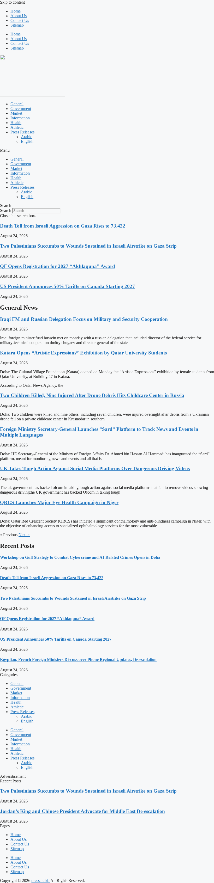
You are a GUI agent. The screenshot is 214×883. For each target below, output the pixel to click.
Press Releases (22, 132)
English (27, 141)
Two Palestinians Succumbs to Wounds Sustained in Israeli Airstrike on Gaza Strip (88, 246)
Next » (24, 534)
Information (20, 118)
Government (20, 108)
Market (16, 113)
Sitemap (17, 25)
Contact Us (19, 20)
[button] (107, 150)
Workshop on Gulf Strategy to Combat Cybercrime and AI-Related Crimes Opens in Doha (80, 557)
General (16, 104)
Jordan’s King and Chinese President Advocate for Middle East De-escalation (82, 811)
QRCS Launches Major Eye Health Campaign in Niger (59, 502)
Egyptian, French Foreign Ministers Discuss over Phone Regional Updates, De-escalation (78, 659)
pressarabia (40, 880)
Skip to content (12, 2)
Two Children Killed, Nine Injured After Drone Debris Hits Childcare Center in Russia (92, 395)
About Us (18, 16)
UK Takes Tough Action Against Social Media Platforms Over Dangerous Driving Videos (95, 468)
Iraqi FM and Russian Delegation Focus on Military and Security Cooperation (84, 319)
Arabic (26, 136)
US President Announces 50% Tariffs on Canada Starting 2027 (67, 286)
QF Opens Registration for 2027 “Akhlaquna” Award (57, 266)
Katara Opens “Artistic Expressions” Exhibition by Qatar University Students (83, 352)
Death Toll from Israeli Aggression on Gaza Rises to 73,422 (62, 226)
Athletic (16, 127)
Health (15, 122)
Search (5, 210)
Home (15, 11)
